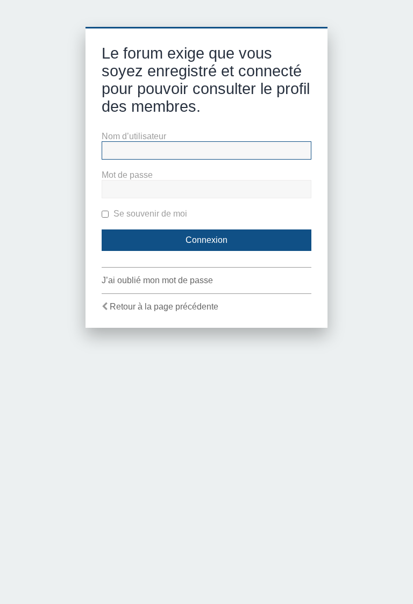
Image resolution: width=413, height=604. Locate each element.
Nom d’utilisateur (134, 136)
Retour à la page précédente (164, 306)
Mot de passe (127, 174)
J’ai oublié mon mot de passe (157, 280)
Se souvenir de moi (149, 213)
